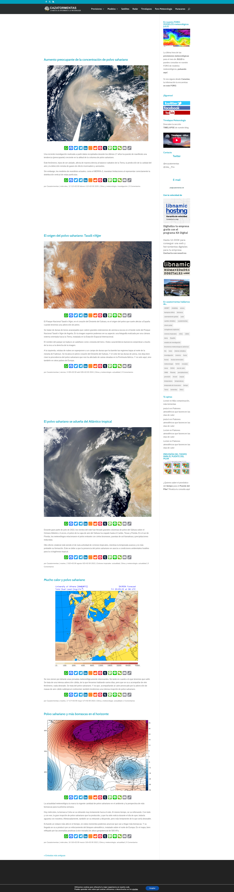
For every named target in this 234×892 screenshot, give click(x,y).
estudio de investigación (172, 342)
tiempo (185, 385)
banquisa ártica (169, 312)
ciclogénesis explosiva (171, 329)
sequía (182, 377)
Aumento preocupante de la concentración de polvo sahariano (86, 60)
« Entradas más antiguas (54, 855)
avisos (182, 308)
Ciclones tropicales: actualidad (108, 563)
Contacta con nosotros (174, 253)
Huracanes (180, 9)
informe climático (180, 351)
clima (181, 334)
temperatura (168, 381)
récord (175, 377)
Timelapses (146, 9)
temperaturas (179, 381)
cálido (187, 334)
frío (165, 351)
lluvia (185, 355)
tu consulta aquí (183, 489)
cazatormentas (183, 321)
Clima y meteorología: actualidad (107, 372)
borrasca (180, 312)
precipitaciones (183, 372)
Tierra (166, 390)
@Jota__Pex (169, 167)
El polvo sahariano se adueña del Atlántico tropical (78, 421)
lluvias (166, 360)
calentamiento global (171, 317)
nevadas (185, 364)
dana (166, 338)
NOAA (172, 368)
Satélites (125, 9)
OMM (166, 372)
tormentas (174, 390)
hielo (170, 351)
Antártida (175, 308)
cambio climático (169, 321)
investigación (168, 355)
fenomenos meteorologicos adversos (176, 347)
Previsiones (96, 9)
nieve (166, 368)
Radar (135, 9)
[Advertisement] (97, 39)
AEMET (166, 308)
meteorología (168, 364)
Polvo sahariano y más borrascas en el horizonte (76, 714)
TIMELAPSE (169, 128)
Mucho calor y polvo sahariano (64, 580)
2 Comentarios (129, 701)
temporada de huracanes (172, 385)
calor (182, 317)
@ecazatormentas (171, 164)
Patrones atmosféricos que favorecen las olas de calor (176, 411)
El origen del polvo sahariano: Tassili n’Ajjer (72, 236)
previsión (167, 377)
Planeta (172, 372)
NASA (178, 364)
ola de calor (181, 368)
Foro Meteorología (163, 9)
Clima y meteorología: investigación (113, 186)
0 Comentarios (134, 186)
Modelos (111, 9)
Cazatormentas (53, 186)
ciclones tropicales (170, 334)
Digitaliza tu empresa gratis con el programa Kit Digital (176, 229)
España (172, 338)
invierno (178, 355)
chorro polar (168, 325)
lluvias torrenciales (177, 360)
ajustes (135, 889)
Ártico (181, 390)
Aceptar (152, 888)
